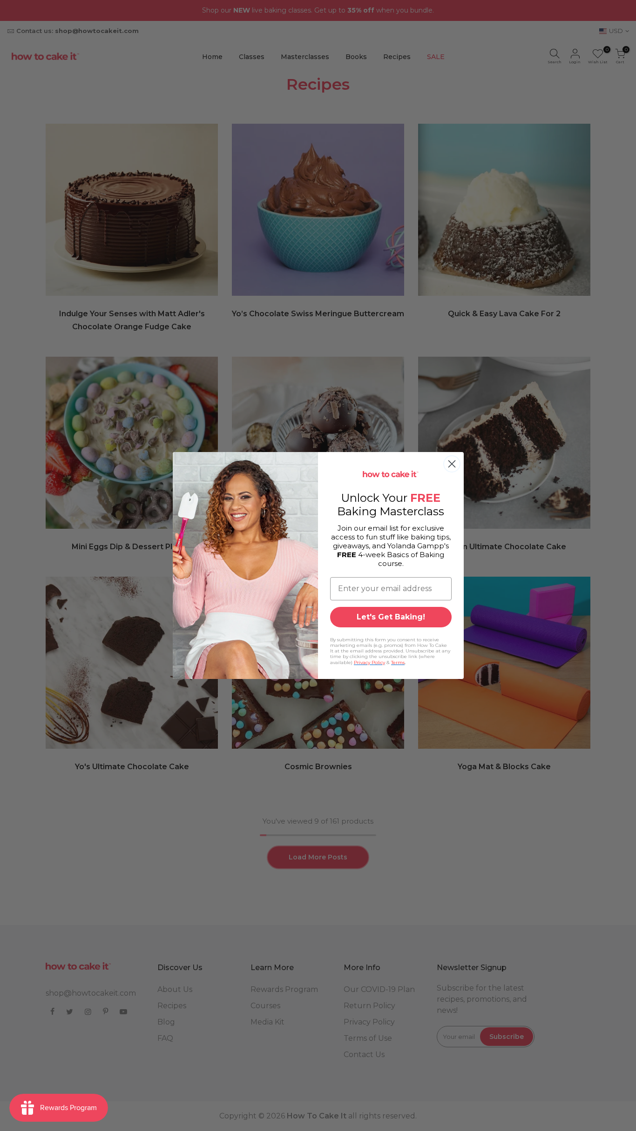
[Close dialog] (452, 464)
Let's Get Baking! (391, 616)
